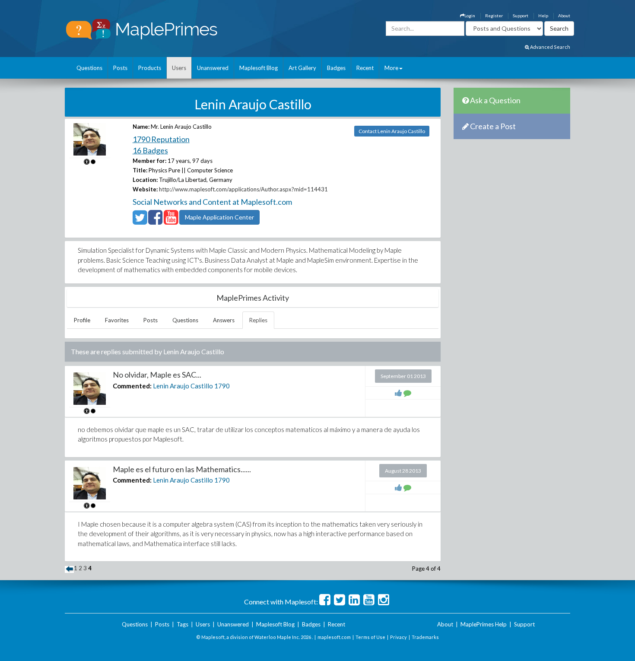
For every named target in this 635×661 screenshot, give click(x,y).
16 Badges (150, 150)
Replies (258, 320)
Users (179, 67)
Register (494, 15)
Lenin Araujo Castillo (183, 386)
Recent (365, 67)
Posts (120, 67)
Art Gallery (302, 67)
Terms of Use (370, 637)
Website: (145, 189)
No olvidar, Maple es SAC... (157, 374)
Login (469, 15)
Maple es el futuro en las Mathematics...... (182, 469)
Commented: (132, 386)
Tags (182, 624)
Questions (89, 67)
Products (149, 67)
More (391, 67)
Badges (336, 67)
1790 (222, 386)
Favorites (117, 320)
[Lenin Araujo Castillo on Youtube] (171, 221)
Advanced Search (549, 47)
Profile (82, 320)
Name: (141, 126)
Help (543, 15)
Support (520, 15)
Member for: (149, 160)
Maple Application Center (219, 217)
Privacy (398, 637)
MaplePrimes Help (483, 624)
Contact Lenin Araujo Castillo (392, 131)
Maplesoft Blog (258, 67)
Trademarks (425, 637)
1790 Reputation (161, 139)
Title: (140, 170)
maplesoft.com (334, 637)
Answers (224, 320)
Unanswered (213, 67)
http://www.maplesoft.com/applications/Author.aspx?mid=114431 (243, 189)
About (564, 15)
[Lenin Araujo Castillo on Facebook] (155, 221)
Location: (145, 179)
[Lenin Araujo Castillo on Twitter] (140, 221)
